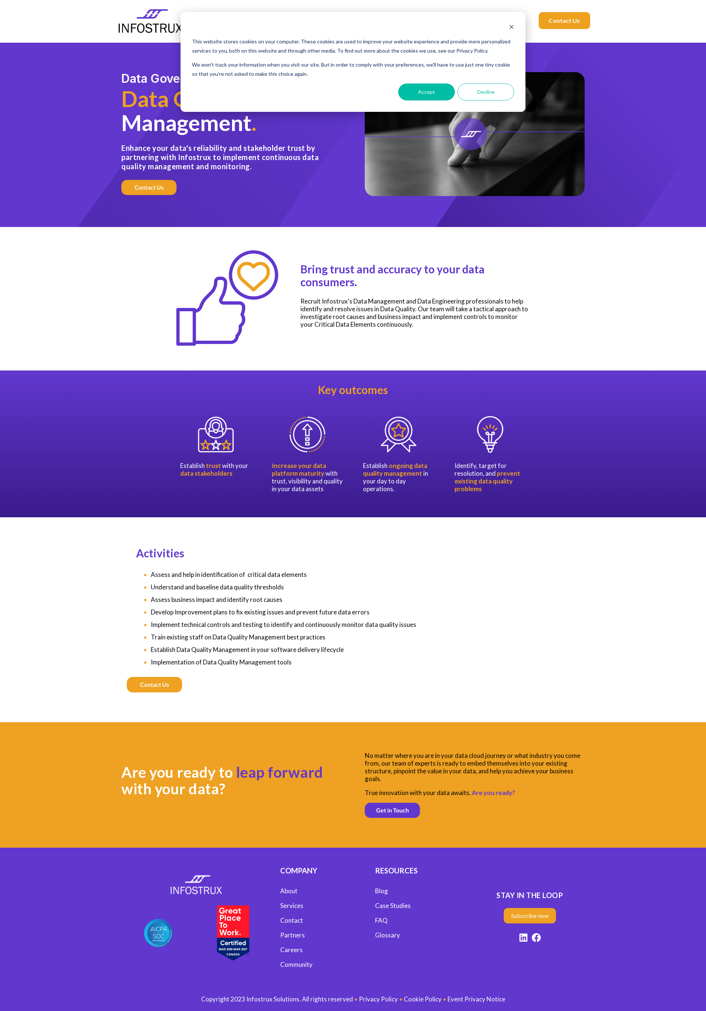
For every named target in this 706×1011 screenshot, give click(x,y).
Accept (426, 92)
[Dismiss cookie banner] (511, 27)
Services (291, 905)
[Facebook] (536, 938)
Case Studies (393, 905)
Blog (381, 891)
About (288, 891)
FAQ (381, 920)
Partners (292, 935)
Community (296, 964)
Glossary (387, 935)
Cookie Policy (423, 999)
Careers (291, 950)
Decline (486, 92)
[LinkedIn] (523, 938)
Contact (291, 920)
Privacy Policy (378, 999)
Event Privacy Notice (476, 999)
